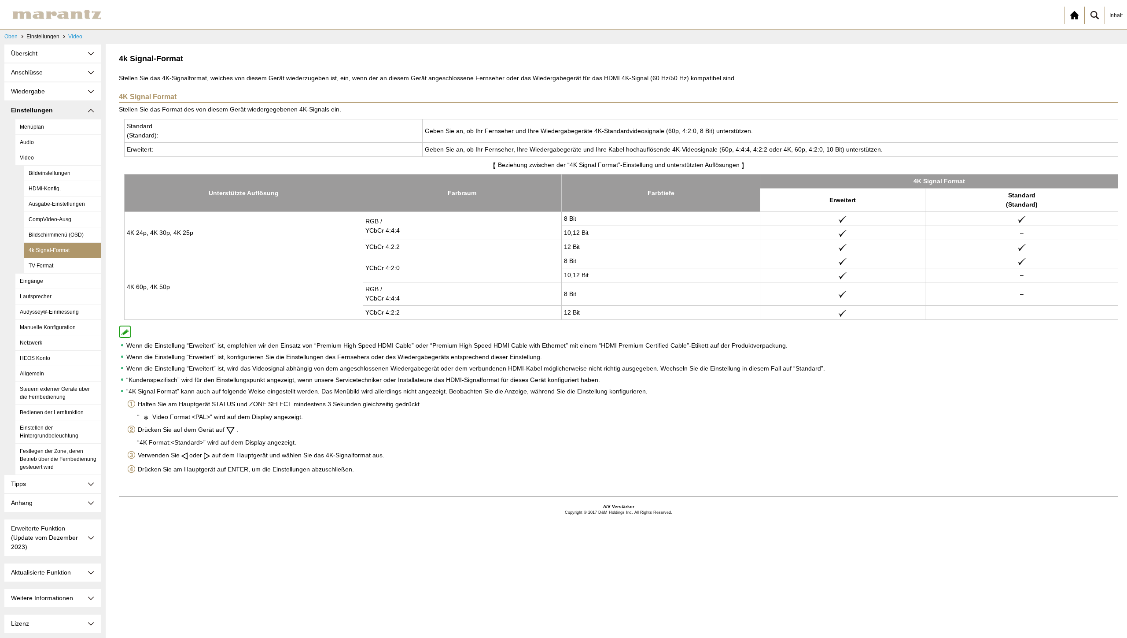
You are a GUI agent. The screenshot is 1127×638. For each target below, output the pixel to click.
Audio (27, 142)
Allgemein (32, 374)
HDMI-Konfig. (45, 188)
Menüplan (32, 127)
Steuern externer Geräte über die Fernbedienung (55, 393)
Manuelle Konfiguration (48, 327)
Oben (11, 36)
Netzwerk (31, 343)
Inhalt (1116, 15)
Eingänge (31, 281)
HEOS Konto (35, 358)
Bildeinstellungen (49, 173)
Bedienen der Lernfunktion (52, 412)
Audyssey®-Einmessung (49, 312)
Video (75, 36)
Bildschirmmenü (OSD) (56, 235)
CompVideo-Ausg (50, 219)
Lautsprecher (36, 296)
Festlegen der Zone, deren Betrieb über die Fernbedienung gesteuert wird (58, 459)
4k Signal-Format (49, 250)
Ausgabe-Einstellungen (57, 204)
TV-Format (41, 266)
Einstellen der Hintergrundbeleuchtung (49, 432)
